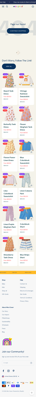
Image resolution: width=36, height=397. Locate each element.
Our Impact (5, 315)
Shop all (4, 291)
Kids (3, 287)
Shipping (22, 287)
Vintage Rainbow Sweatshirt (24, 94)
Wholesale (5, 325)
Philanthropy (6, 318)
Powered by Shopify (18, 391)
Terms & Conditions (26, 298)
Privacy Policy (24, 301)
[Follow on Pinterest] (13, 371)
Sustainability (6, 321)
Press (3, 328)
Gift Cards (5, 294)
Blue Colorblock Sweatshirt (25, 160)
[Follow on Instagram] (8, 371)
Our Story (5, 311)
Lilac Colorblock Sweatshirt (8, 194)
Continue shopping (18, 31)
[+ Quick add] (15, 85)
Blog (3, 332)
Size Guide (23, 294)
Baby (3, 284)
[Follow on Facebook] (3, 371)
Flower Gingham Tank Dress (26, 127)
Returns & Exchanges (26, 291)
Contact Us (23, 284)
